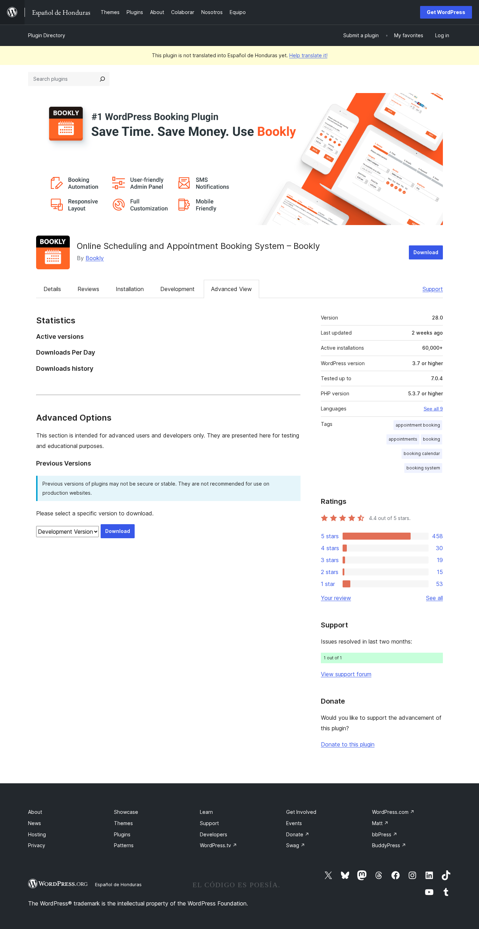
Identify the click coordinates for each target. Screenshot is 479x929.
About (35, 812)
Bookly (95, 258)
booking (431, 439)
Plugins (122, 834)
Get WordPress (446, 12)
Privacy (36, 845)
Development (177, 288)
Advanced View (231, 288)
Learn (206, 812)
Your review (336, 597)
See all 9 (433, 408)
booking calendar (422, 453)
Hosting (37, 834)
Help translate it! (308, 55)
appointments (403, 439)
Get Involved (301, 812)
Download (425, 252)
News (34, 823)
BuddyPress (389, 845)
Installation (130, 288)
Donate (297, 834)
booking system (423, 467)
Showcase (126, 812)
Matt (380, 823)
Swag (295, 845)
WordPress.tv (218, 845)
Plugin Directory (46, 35)
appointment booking (418, 425)
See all (434, 597)
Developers (213, 834)
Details (52, 288)
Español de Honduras (118, 884)
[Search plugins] (102, 79)
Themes (123, 823)
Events (294, 823)
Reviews (88, 288)
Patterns (124, 845)
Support (433, 288)
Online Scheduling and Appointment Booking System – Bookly (198, 246)
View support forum (346, 674)
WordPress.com (393, 812)
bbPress (384, 834)
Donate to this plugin (348, 744)
